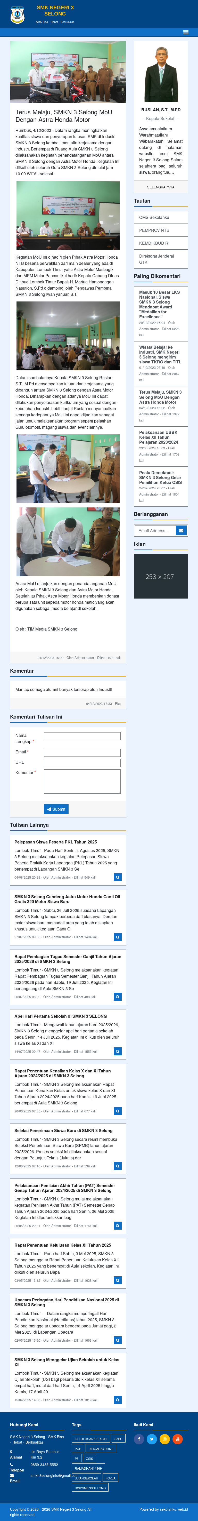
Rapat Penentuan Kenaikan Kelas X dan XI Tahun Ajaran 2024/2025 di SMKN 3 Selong (62, 1073)
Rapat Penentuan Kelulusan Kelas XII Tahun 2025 (62, 1245)
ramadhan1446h (88, 1468)
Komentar (25, 772)
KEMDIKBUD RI (154, 243)
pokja (110, 1478)
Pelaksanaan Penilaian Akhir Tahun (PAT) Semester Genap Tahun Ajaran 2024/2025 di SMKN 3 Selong (64, 1187)
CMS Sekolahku (154, 217)
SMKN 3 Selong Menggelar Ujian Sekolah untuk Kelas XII (66, 1362)
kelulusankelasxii (91, 1439)
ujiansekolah (86, 1478)
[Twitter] (153, 1439)
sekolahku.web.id (174, 1509)
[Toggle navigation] (186, 32)
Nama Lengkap (24, 738)
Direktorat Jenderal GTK (156, 259)
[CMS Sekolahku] (161, 577)
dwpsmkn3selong (90, 1488)
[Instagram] (166, 1439)
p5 (77, 1458)
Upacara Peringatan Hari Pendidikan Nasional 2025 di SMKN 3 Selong (66, 1302)
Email (22, 752)
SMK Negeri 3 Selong (68, 1509)
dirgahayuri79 (100, 1448)
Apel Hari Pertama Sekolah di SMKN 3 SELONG (60, 1016)
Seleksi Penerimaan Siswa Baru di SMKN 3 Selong (63, 1130)
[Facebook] (140, 1439)
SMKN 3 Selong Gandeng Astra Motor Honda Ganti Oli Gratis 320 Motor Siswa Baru (67, 899)
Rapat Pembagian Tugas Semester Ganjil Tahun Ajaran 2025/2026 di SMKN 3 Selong (67, 958)
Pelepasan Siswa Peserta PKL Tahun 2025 (55, 842)
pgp (78, 1448)
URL (19, 762)
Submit (58, 809)
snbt (118, 1439)
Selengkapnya (161, 187)
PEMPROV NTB (154, 230)
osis (89, 1458)
